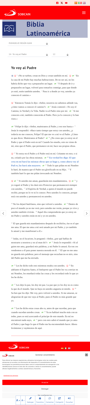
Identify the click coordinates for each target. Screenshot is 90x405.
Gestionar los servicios (11, 375)
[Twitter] (62, 3)
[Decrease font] (23, 400)
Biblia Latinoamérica (48, 29)
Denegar (45, 389)
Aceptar (45, 382)
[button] (86, 355)
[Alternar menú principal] (84, 13)
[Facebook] (57, 3)
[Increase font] (18, 400)
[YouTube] (66, 3)
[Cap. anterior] (3, 213)
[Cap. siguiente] (86, 213)
